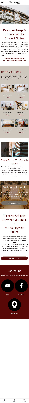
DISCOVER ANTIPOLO (14, 258)
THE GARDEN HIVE (14, 203)
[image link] (7, 88)
